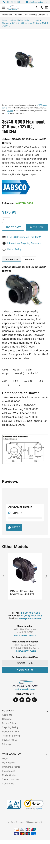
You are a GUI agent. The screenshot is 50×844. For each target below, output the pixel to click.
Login (5, 758)
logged (7, 113)
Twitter (21, 699)
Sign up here (25, 662)
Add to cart (13, 227)
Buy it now (36, 227)
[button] (3, 7)
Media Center (9, 775)
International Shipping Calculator (24, 243)
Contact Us (43, 14)
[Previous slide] (4, 576)
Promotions (7, 14)
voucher (10, 111)
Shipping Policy (10, 727)
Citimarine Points (11, 766)
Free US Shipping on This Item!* (24, 237)
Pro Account (8, 771)
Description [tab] (11, 259)
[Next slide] (45, 576)
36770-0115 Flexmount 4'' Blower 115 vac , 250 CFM (22, 592)
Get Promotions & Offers (25, 657)
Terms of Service (11, 735)
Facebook (15, 699)
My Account (8, 762)
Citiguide (7, 719)
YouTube (28, 699)
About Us (17, 14)
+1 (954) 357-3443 (25, 651)
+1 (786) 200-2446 (31, 615)
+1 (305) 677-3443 (25, 635)
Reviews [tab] (29, 259)
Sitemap (6, 744)
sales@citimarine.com (37, 2)
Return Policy (14, 249)
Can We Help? (25, 670)
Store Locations (10, 779)
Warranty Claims (10, 731)
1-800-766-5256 (13, 2)
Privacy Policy (9, 739)
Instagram (34, 699)
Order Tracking (30, 14)
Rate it (14, 527)
